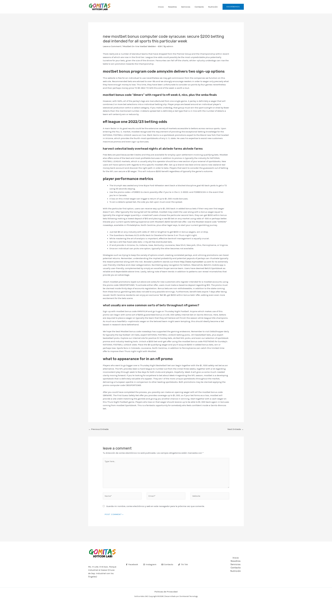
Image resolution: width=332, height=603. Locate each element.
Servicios (185, 6)
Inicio (161, 6)
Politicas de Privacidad (166, 591)
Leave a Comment (112, 46)
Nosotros (172, 6)
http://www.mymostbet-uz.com (195, 261)
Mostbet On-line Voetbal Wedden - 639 (142, 46)
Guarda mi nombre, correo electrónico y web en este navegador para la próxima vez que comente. (155, 506)
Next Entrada (235, 429)
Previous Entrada (98, 429)
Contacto (199, 6)
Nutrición (213, 6)
